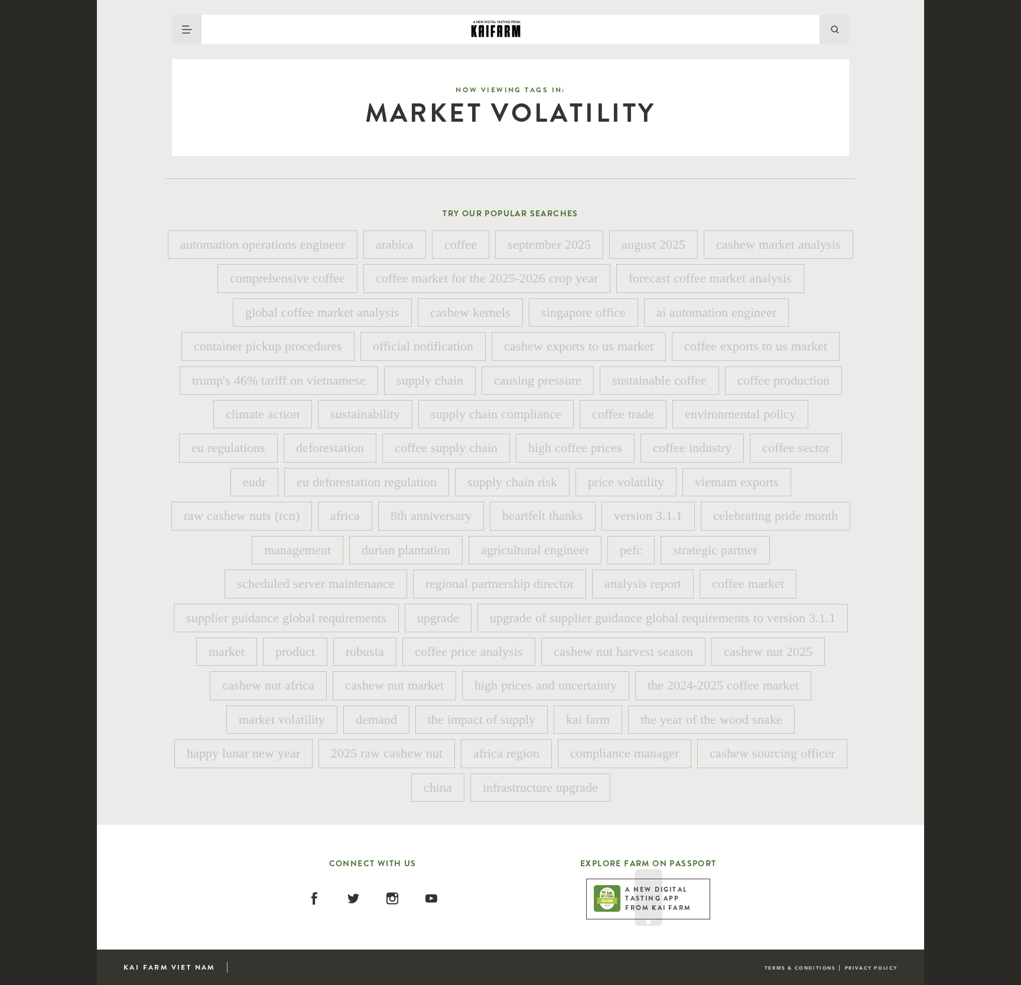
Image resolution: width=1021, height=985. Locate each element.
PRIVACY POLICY (871, 968)
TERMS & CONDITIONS (800, 968)
